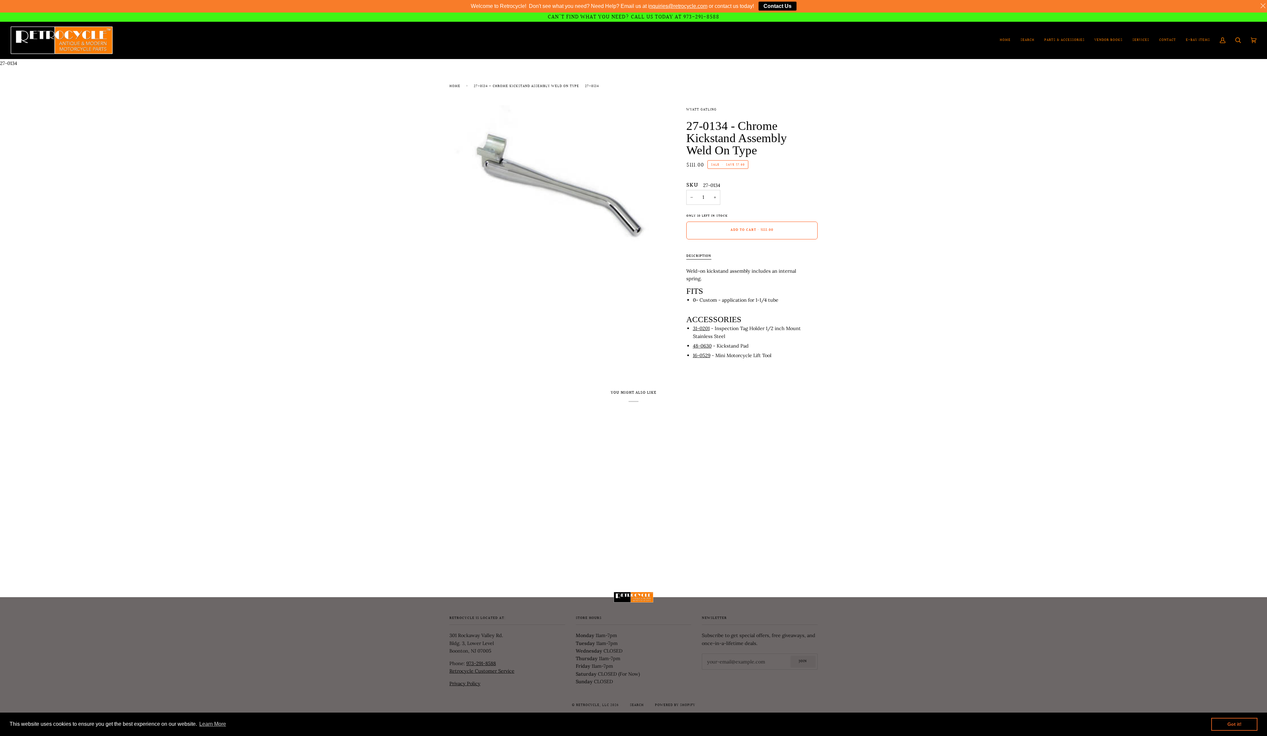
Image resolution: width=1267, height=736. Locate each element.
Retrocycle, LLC (592, 705)
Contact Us (777, 6)
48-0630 (702, 346)
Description (698, 256)
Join (803, 661)
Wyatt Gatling (701, 110)
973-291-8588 (481, 663)
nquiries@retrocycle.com (678, 6)
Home (454, 86)
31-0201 (701, 328)
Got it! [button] (1234, 724)
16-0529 (701, 355)
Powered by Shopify (675, 705)
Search (637, 705)
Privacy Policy (464, 683)
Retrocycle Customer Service (481, 671)
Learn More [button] (212, 724)
